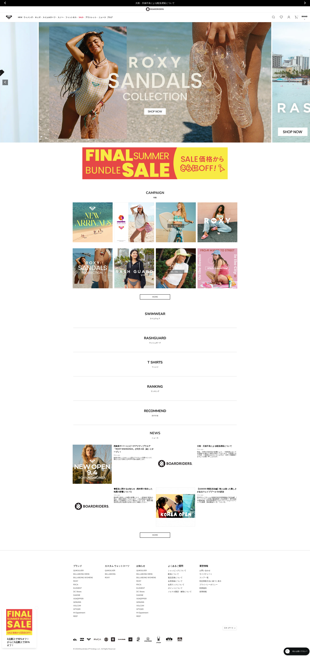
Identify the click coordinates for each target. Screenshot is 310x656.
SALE (81, 17)
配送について (173, 574)
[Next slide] (305, 3)
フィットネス (71, 17)
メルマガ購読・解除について (180, 591)
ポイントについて (175, 588)
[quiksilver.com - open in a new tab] (75, 639)
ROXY (75, 581)
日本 (228, 628)
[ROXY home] (9, 17)
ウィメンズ (28, 17)
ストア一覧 (204, 577)
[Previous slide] (5, 3)
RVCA (75, 584)
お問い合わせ (204, 570)
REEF (75, 616)
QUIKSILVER (78, 570)
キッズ (37, 17)
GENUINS (77, 602)
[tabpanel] (155, 82)
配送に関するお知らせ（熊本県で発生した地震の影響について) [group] (155, 3)
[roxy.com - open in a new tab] (89, 639)
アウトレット (90, 17)
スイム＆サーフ (49, 17)
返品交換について (175, 577)
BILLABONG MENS (81, 574)
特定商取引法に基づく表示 (210, 581)
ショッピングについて (177, 570)
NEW (20, 17)
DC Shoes (77, 591)
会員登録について (175, 581)
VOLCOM (77, 605)
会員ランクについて (176, 584)
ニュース (102, 17)
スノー (60, 17)
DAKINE (76, 595)
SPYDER (76, 609)
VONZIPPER (78, 598)
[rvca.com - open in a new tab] (97, 639)
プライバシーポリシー (208, 584)
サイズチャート (205, 574)
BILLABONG (110, 574)
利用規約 (203, 588)
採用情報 (203, 591)
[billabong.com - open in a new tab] (82, 639)
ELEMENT (77, 588)
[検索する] (273, 17)
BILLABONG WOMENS (83, 577)
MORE (155, 297)
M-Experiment (79, 613)
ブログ (110, 17)
